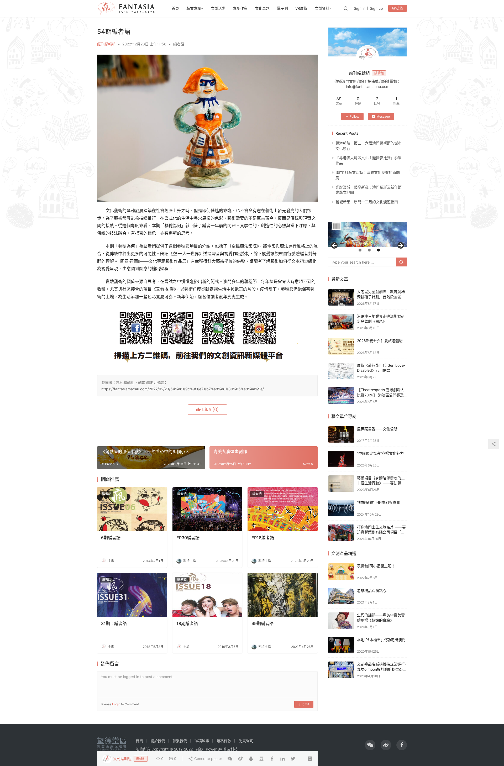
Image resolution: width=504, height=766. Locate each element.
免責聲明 (246, 740)
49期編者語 (262, 623)
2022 (188, 749)
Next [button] (400, 246)
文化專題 (262, 8)
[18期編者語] (207, 595)
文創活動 (218, 8)
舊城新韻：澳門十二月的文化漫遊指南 (366, 202)
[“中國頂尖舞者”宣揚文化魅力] (341, 459)
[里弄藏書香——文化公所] (341, 434)
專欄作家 (240, 8)
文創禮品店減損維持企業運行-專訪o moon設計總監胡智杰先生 (381, 669)
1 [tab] (360, 250)
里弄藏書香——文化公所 (377, 429)
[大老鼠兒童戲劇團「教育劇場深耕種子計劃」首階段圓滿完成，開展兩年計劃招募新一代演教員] (341, 297)
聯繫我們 (179, 740)
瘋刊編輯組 (106, 44)
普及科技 (230, 749)
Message (383, 116)
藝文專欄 (193, 8)
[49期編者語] (283, 595)
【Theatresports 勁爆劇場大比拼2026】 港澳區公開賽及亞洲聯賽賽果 (380, 394)
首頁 (175, 8)
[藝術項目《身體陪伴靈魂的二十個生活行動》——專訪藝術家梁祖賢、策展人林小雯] (341, 483)
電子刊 (282, 8)
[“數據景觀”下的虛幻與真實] (341, 508)
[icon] (370, 745)
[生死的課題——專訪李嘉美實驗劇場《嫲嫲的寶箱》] (341, 620)
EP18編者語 (262, 537)
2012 (178, 749)
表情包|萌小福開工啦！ (376, 566)
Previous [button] (335, 246)
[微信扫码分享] (230, 758)
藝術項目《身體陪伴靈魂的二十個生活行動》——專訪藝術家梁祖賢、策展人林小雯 (381, 483)
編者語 (178, 44)
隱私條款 (224, 740)
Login (116, 704)
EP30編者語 (188, 537)
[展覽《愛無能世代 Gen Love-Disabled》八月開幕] (341, 371)
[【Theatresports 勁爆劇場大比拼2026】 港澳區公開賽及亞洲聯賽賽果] (341, 395)
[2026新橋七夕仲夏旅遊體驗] (341, 346)
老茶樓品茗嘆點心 (371, 590)
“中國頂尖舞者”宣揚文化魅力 (380, 453)
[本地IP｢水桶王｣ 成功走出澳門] (341, 645)
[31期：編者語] (132, 595)
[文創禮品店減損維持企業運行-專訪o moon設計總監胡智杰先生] (341, 670)
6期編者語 (110, 537)
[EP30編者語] (207, 509)
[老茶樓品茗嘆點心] (341, 596)
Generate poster (207, 758)
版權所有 (143, 749)
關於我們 (157, 740)
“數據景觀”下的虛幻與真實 (378, 502)
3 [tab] (378, 250)
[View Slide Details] (367, 234)
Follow (354, 116)
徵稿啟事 (202, 740)
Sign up (376, 8)
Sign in (359, 8)
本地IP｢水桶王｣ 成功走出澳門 (381, 639)
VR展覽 (301, 8)
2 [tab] (369, 250)
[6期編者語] (132, 509)
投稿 (399, 8)
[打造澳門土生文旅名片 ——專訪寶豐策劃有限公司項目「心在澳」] (341, 532)
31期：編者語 (114, 623)
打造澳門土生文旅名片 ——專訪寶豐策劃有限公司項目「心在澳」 (381, 532)
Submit (303, 704)
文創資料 (322, 8)
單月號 (257, 579)
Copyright (160, 749)
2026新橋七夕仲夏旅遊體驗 (380, 340)
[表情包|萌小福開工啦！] (341, 571)
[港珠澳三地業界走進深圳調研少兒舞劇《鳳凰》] (341, 322)
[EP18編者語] (283, 509)
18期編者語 (187, 623)
